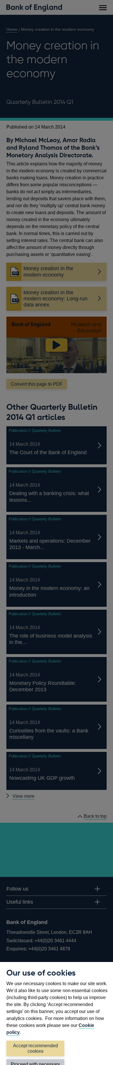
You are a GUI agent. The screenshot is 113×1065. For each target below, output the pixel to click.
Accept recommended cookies (35, 1048)
